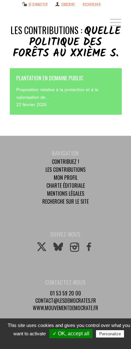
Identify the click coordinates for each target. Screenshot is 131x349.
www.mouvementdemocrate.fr (65, 308)
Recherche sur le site (65, 201)
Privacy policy (68, 342)
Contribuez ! (65, 161)
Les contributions (65, 169)
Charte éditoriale (65, 185)
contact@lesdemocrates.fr (65, 300)
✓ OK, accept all (70, 333)
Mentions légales (65, 193)
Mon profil (66, 177)
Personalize (110, 333)
